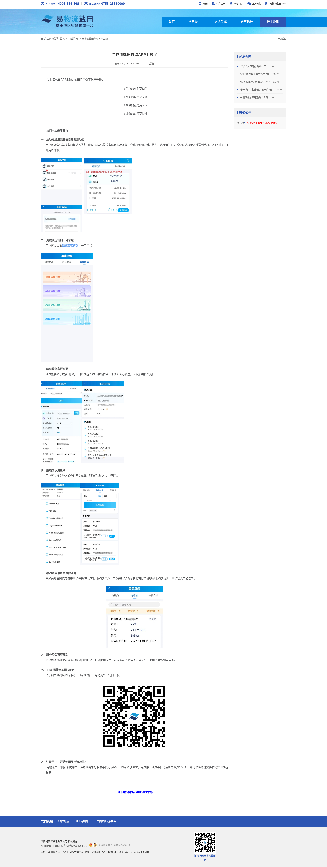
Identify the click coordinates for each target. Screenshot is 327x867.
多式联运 (221, 22)
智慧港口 (195, 22)
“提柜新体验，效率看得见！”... (256, 82)
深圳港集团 (82, 821)
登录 (205, 3)
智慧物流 (247, 22)
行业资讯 (273, 22)
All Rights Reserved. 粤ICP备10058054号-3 (64, 845)
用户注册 (220, 3)
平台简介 (238, 3)
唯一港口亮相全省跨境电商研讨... (258, 89)
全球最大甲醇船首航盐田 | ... (255, 66)
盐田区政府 (63, 821)
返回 (283, 38)
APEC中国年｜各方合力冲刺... (256, 74)
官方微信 (256, 3)
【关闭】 (152, 63)
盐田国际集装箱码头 (105, 821)
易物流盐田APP (278, 3)
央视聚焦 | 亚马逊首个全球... (255, 97)
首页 (172, 22)
